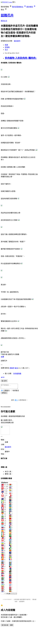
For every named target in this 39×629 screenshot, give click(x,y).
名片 (6, 49)
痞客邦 (12, 368)
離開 (11, 625)
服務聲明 (21, 601)
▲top (2, 377)
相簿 (6, 45)
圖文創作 (17, 41)
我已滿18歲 (5, 625)
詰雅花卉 (7, 15)
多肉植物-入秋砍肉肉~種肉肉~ (21, 58)
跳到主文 (4, 21)
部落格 (7, 47)
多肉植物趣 (17, 373)
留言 (16, 368)
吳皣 (2, 357)
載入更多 (4, 381)
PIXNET (9, 599)
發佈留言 (4, 393)
